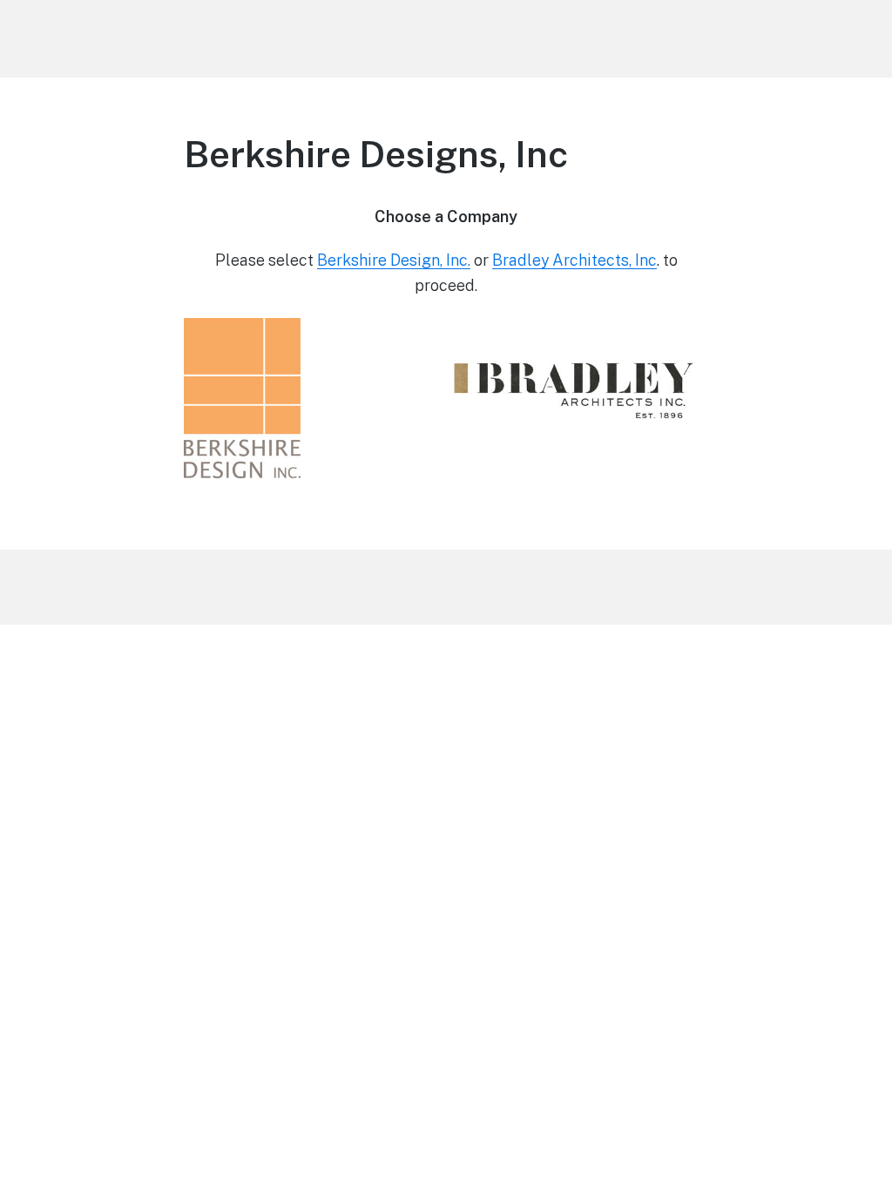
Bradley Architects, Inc (574, 260)
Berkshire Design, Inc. (393, 260)
